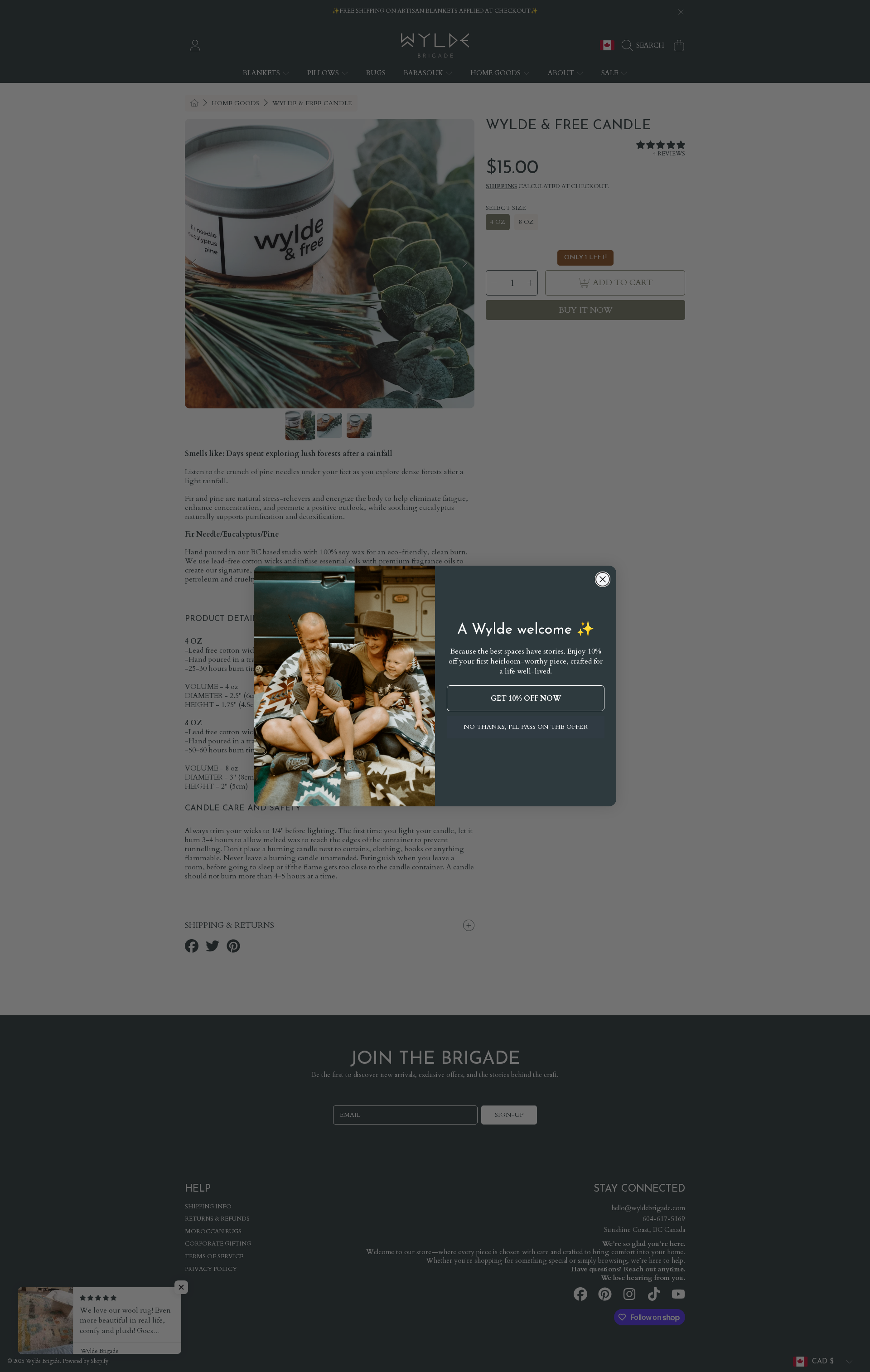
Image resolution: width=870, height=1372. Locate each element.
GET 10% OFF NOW (526, 698)
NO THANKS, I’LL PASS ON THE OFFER (526, 726)
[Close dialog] (602, 579)
